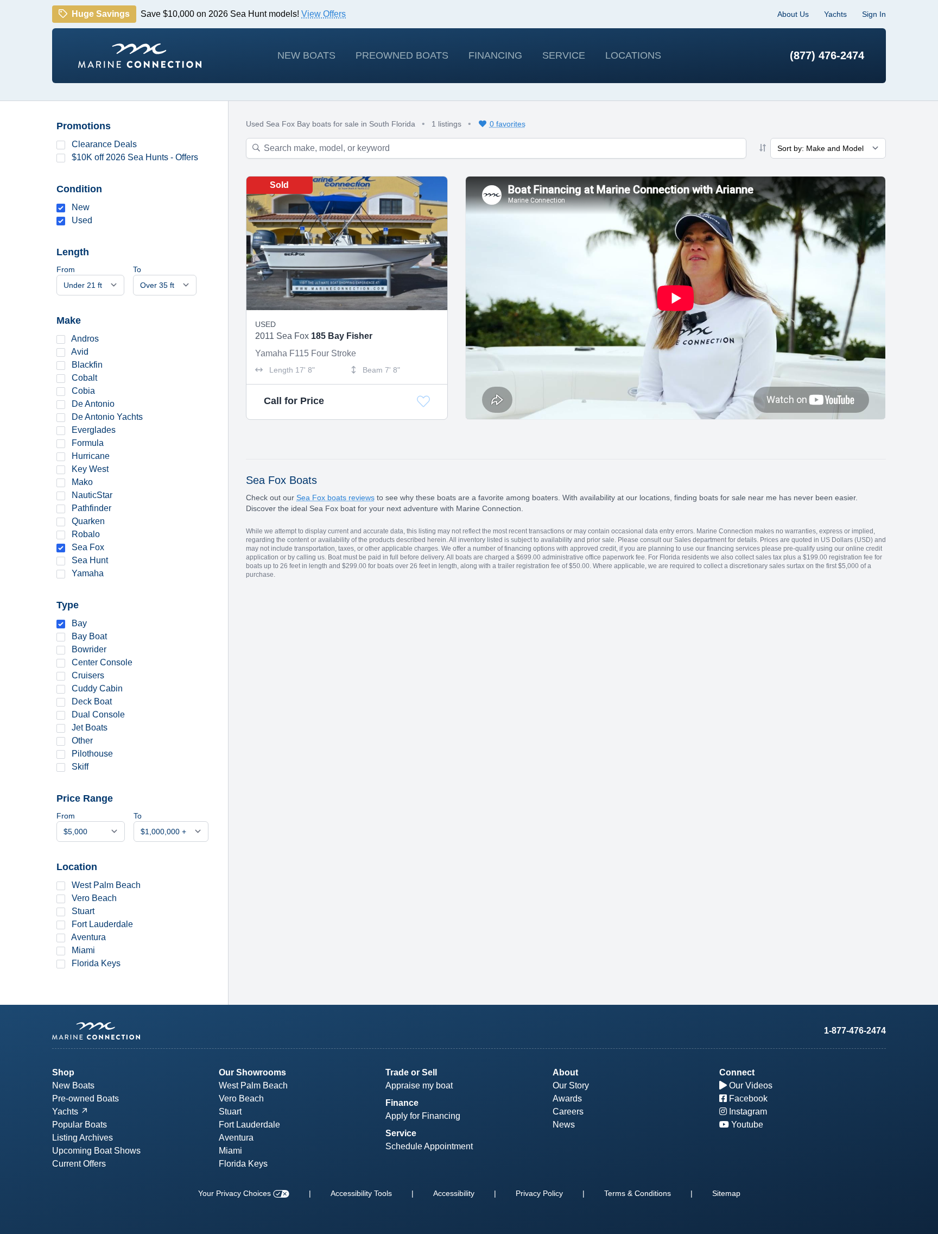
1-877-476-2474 (855, 1030)
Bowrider (89, 649)
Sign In (874, 14)
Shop (63, 1072)
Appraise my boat (419, 1085)
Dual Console (98, 714)
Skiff (80, 766)
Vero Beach (94, 898)
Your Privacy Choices (235, 1193)
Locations (633, 55)
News (564, 1124)
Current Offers (79, 1163)
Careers (568, 1111)
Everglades (94, 430)
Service (563, 55)
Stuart (83, 911)
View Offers (323, 14)
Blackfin (87, 364)
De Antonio (93, 403)
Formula (88, 443)
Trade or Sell (411, 1072)
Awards (567, 1098)
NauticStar (92, 495)
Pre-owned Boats (85, 1098)
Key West (90, 469)
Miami (83, 950)
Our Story (571, 1085)
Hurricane (91, 456)
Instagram (747, 1111)
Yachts (835, 14)
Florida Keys (96, 963)
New (81, 207)
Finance (402, 1102)
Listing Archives (82, 1137)
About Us (793, 14)
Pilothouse (92, 753)
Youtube (746, 1124)
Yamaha (88, 573)
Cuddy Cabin (97, 688)
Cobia (83, 390)
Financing (495, 55)
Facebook (747, 1098)
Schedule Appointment (429, 1146)
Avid (79, 351)
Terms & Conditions (637, 1193)
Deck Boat (92, 701)
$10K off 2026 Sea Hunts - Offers (135, 157)
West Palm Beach (106, 885)
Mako (82, 482)
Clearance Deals (104, 144)
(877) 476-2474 (827, 55)
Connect (737, 1072)
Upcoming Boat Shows (96, 1150)
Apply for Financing (422, 1115)
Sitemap (726, 1193)
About (565, 1072)
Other (82, 740)
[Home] (139, 55)
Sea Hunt (90, 560)
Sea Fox (88, 547)
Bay (79, 623)
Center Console (102, 662)
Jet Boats (89, 727)
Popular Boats (79, 1124)
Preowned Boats (402, 55)
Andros (85, 338)
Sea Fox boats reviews (335, 497)
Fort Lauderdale (102, 924)
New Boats (306, 55)
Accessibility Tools (361, 1193)
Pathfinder (91, 508)
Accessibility (453, 1193)
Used (82, 220)
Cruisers (88, 675)
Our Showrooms (252, 1072)
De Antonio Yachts (107, 416)
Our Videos (749, 1085)
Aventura (88, 937)
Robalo (86, 534)
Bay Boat (89, 636)
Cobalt (84, 377)
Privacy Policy (539, 1193)
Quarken (88, 521)
